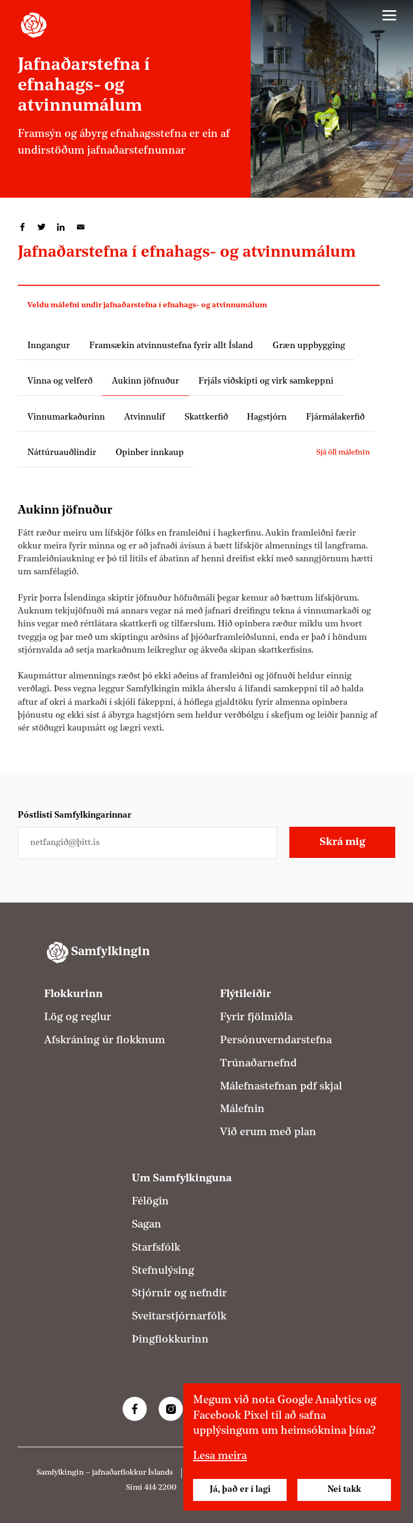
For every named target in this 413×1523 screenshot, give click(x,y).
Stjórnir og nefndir (179, 1293)
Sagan (146, 1224)
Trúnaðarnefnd (258, 1063)
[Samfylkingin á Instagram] (171, 1409)
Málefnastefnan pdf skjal (281, 1086)
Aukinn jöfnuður (145, 381)
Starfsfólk (156, 1248)
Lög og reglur (77, 1017)
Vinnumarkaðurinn (66, 417)
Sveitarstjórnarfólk (179, 1316)
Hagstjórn (267, 417)
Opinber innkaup (150, 453)
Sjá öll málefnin (343, 453)
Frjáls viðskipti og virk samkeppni (265, 381)
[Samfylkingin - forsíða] (33, 25)
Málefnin (242, 1109)
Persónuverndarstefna (276, 1040)
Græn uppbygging (309, 346)
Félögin (150, 1201)
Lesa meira (220, 1456)
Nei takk (344, 1489)
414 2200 (160, 1488)
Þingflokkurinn (170, 1339)
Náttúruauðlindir (61, 453)
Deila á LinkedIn (61, 227)
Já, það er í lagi (240, 1489)
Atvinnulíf (144, 417)
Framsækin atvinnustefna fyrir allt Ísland (171, 346)
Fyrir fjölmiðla (256, 1017)
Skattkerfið (206, 417)
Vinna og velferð (59, 381)
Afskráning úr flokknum (104, 1040)
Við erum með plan (268, 1132)
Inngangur (48, 346)
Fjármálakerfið (335, 417)
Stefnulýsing (163, 1271)
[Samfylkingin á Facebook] (135, 1409)
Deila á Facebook (22, 227)
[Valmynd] (389, 15)
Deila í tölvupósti (80, 227)
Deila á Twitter (42, 227)
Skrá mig (342, 842)
